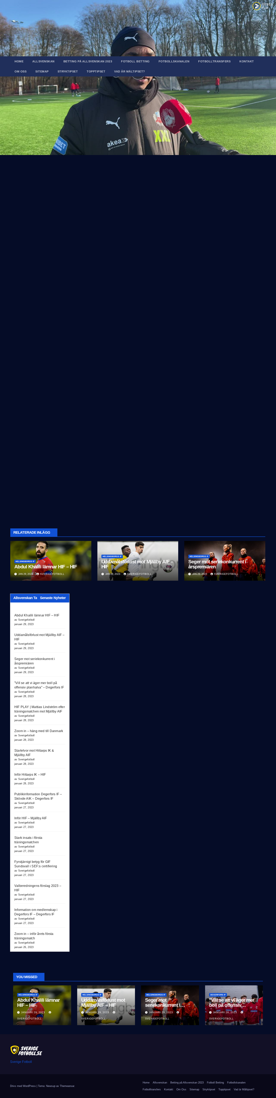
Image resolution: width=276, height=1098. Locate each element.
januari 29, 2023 (33, 1012)
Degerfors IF (218, 995)
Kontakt (246, 61)
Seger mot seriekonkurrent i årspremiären (217, 564)
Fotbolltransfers (214, 61)
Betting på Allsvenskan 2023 (87, 61)
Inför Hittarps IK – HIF (30, 774)
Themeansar (67, 1086)
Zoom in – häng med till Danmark (38, 731)
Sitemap (42, 71)
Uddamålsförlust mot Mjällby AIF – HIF (137, 564)
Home (19, 61)
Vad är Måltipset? (129, 71)
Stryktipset (68, 71)
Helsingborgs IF (25, 561)
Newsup (50, 1086)
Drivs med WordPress (23, 1086)
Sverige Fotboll (21, 1061)
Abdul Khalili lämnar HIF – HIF (45, 566)
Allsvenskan (43, 61)
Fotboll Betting (135, 61)
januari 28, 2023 (225, 1012)
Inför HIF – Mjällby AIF (30, 818)
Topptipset (96, 71)
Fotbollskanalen (174, 61)
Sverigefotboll (52, 574)
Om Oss (20, 71)
